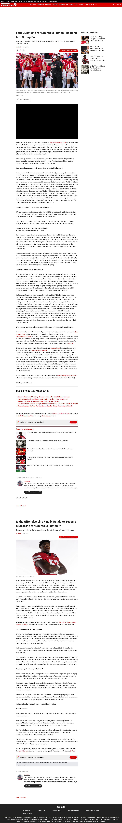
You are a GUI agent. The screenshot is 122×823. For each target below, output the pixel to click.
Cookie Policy (41, 810)
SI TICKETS (22, 1)
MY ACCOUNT (44, 1)
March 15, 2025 (39, 230)
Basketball (40, 4)
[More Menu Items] (96, 4)
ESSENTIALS (89, 4)
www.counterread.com (23, 336)
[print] (26, 498)
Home (17, 506)
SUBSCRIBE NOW (53, 1)
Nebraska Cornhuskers (23, 99)
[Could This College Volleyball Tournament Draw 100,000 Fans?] (93, 40)
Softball (55, 4)
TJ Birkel (18, 47)
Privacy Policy (26, 810)
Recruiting (69, 4)
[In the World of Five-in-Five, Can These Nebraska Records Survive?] (93, 69)
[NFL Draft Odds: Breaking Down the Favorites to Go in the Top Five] (93, 50)
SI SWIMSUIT (14, 1)
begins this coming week (58, 142)
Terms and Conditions (73, 810)
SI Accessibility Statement (92, 810)
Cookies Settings (27, 813)
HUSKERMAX (79, 4)
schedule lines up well (39, 350)
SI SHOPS (36, 1)
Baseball (48, 4)
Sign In (119, 4)
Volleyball (62, 4)
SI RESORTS (29, 1)
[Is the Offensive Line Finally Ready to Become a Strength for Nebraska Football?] (93, 59)
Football (33, 4)
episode (70, 343)
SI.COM (3, 1)
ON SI (7, 1)
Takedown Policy (56, 810)
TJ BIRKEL (27, 481)
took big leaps (55, 348)
